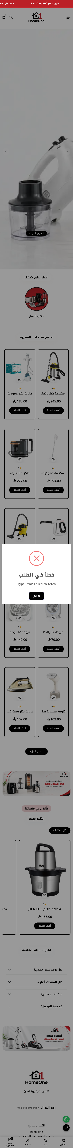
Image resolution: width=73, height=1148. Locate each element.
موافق (37, 595)
